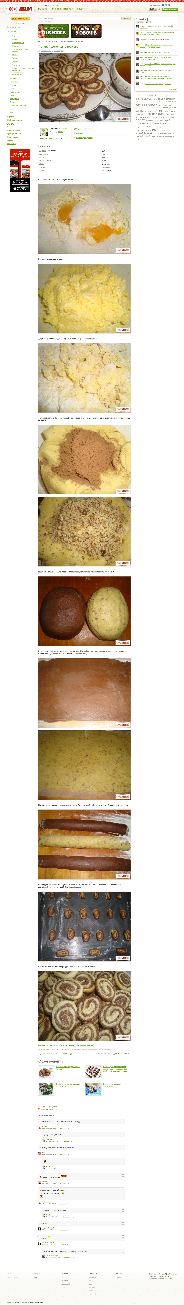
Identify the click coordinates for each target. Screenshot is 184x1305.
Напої (12, 95)
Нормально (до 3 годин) (85, 129)
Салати (12, 89)
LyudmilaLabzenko (52, 1255)
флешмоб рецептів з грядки (155, 133)
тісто (167, 130)
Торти (14, 58)
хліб (142, 136)
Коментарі (148, 22)
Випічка (13, 31)
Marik (141, 52)
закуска (161, 99)
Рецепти (42, 9)
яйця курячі (43, 154)
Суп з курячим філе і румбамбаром (159, 26)
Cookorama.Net (165, 1278)
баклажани (139, 96)
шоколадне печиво (105, 1049)
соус (144, 127)
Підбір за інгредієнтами (62, 9)
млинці (140, 110)
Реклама (118, 1277)
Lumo (141, 45)
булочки (152, 96)
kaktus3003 (143, 39)
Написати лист (66, 128)
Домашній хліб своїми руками (149, 34)
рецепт (161, 117)
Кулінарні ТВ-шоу (14, 134)
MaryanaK (143, 26)
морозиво (148, 111)
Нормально (80, 133)
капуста (149, 102)
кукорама (158, 108)
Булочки (15, 36)
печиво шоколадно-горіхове (54, 1049)
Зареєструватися (170, 9)
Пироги (15, 46)
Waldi (141, 32)
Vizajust (44, 1126)
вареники (160, 96)
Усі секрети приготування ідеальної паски (158, 32)
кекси (144, 105)
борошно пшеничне (46, 160)
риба (167, 117)
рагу (157, 117)
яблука (138, 139)
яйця (156, 139)
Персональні (66, 1284)
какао (41, 164)
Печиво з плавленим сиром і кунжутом (157, 70)
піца (152, 117)
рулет (172, 117)
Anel (43, 1152)
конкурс (152, 104)
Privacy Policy (93, 1294)
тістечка (162, 130)
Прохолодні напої (154, 47)
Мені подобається (48, 1054)
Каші (11, 112)
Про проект (92, 1277)
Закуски (13, 78)
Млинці (15, 55)
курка (165, 108)
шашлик (155, 136)
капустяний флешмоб (160, 102)
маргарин (42, 151)
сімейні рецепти (146, 130)
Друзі (90, 1290)
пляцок (139, 117)
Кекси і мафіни (18, 43)
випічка (139, 99)
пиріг (161, 114)
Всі (62, 1277)
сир (150, 124)
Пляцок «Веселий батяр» (153, 52)
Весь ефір (172, 89)
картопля (172, 102)
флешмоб (139, 133)
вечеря (174, 96)
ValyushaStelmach (48, 1228)
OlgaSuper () (57, 129)
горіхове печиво (93, 1049)
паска (172, 111)
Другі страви (14, 82)
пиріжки (170, 114)
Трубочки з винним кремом (154, 84)
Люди (80, 9)
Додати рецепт (21, 19)
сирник (155, 124)
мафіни (172, 108)
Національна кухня (14, 120)
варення (168, 96)
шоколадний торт (170, 136)
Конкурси (10, 140)
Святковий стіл (13, 127)
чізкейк (148, 136)
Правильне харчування (18, 105)
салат (140, 120)
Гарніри (12, 109)
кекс (138, 104)
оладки (160, 111)
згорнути (43, 1109)
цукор (41, 157)
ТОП (63, 1287)
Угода (90, 1284)
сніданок (139, 127)
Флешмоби (11, 144)
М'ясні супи (143, 28)
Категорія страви (13, 27)
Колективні (65, 1280)
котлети (151, 108)
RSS (176, 89)
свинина (160, 121)
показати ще (17, 74)
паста (138, 114)
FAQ (90, 1280)
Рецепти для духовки (84, 138)
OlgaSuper (118, 1054)
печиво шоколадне (70, 1049)
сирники (163, 124)
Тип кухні (10, 123)
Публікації (140, 22)
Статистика (92, 1287)
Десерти (13, 85)
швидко (161, 136)
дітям (155, 99)
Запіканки (16, 65)
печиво (152, 114)
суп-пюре (155, 127)
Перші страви (15, 92)
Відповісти (63, 1128)
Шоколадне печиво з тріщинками (112, 1085)
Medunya (45, 1181)
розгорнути (50, 1109)
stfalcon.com (172, 1274)
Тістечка (15, 62)
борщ (146, 96)
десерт (148, 98)
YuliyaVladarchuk (47, 1202)
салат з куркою (151, 120)
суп (149, 126)
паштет (143, 114)
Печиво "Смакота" (155, 39)
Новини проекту (13, 137)
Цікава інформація (14, 130)
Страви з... (11, 117)
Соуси (12, 102)
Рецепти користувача (49, 138)
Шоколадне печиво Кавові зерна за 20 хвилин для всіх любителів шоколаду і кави (115, 1069)
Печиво (15, 39)
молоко (42, 167)
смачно (169, 124)
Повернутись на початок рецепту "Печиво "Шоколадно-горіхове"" (66, 1045)
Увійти (153, 9)
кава (143, 102)
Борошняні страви (57, 51)
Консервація (14, 99)
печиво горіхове (82, 1049)
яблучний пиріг (148, 139)
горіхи (41, 170)
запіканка (170, 99)
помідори (146, 117)
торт (155, 129)
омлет (167, 111)
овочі (154, 111)
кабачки (138, 102)
